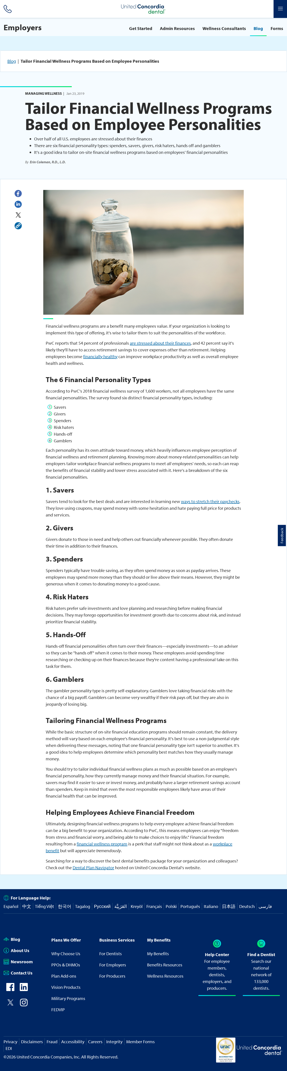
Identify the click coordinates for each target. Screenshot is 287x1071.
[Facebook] (18, 193)
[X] (18, 215)
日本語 (228, 906)
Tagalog (82, 906)
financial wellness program (102, 844)
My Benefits (158, 953)
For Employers (112, 965)
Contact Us (22, 973)
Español (11, 906)
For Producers (112, 976)
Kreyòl (137, 906)
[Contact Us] (6, 9)
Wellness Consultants (224, 28)
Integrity (114, 1041)
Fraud (52, 1041)
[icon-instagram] (24, 1005)
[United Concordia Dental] (143, 8)
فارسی (265, 906)
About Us (20, 950)
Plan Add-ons (63, 976)
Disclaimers (32, 1041)
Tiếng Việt (44, 906)
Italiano (211, 906)
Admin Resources (177, 28)
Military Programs (68, 998)
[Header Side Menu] (280, 9)
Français (154, 906)
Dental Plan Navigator (93, 867)
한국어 (64, 906)
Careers (95, 1041)
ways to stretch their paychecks (210, 501)
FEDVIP (58, 1009)
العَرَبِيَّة (120, 906)
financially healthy (100, 356)
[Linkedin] (18, 204)
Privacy (10, 1041)
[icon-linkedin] (24, 989)
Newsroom (22, 961)
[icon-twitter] (10, 1005)
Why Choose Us (65, 953)
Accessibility (72, 1041)
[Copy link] (18, 225)
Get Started (140, 28)
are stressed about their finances (160, 343)
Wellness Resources (165, 976)
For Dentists (110, 953)
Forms (277, 28)
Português (190, 906)
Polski (171, 906)
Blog (258, 28)
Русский (102, 906)
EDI (9, 1048)
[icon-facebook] (10, 989)
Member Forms (140, 1041)
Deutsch (247, 906)
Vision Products (65, 987)
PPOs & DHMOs (65, 965)
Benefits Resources (164, 965)
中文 (26, 906)
